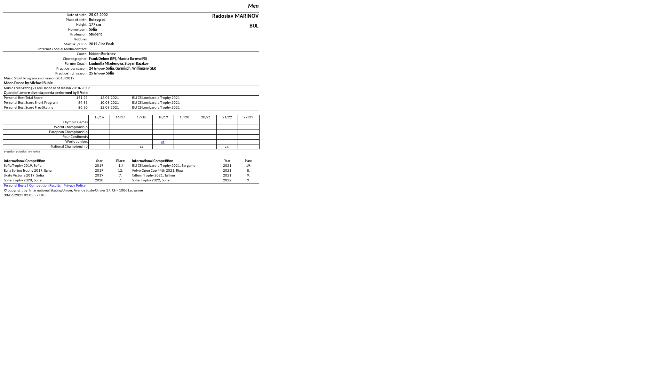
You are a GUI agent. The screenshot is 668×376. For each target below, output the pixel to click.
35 (163, 141)
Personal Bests (15, 186)
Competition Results (45, 186)
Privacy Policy (75, 186)
